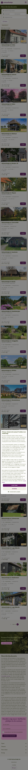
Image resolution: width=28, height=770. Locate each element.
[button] (14, 492)
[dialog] (14, 462)
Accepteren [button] (14, 485)
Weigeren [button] (14, 488)
